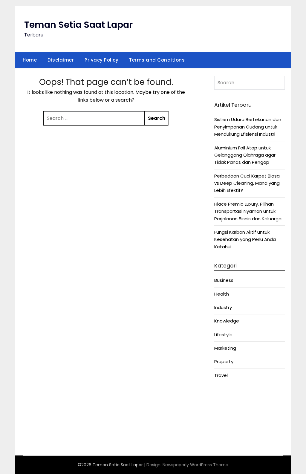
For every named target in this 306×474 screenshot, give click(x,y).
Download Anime (233, 402)
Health (221, 294)
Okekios (222, 438)
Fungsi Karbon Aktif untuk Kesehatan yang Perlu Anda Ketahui (245, 239)
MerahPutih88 (229, 409)
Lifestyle (223, 334)
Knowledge (226, 321)
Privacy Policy (101, 60)
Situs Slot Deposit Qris (238, 424)
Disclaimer (61, 60)
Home (30, 60)
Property (223, 361)
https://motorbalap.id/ (239, 431)
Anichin (222, 394)
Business (223, 280)
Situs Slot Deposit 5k (237, 416)
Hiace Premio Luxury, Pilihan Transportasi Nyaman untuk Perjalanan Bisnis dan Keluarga (247, 211)
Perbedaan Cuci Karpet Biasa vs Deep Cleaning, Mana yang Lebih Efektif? (247, 183)
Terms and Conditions (157, 60)
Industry (223, 307)
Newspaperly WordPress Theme (195, 465)
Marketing (225, 348)
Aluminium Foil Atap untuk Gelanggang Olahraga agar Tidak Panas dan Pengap (245, 155)
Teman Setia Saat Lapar (78, 24)
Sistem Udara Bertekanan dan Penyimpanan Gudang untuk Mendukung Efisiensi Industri (247, 126)
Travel (221, 375)
